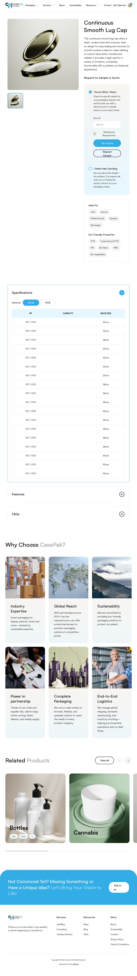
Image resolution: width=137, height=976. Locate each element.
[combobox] (107, 124)
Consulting (61, 929)
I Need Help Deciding (105, 168)
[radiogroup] (105, 139)
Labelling (60, 924)
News (86, 924)
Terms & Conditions (120, 944)
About (62, 5)
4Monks (75, 964)
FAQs (86, 934)
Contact (107, 5)
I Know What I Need (105, 91)
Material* (97, 118)
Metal (31, 302)
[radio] (90, 92)
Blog (85, 929)
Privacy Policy (117, 939)
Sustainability (75, 5)
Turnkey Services (64, 934)
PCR (47, 302)
